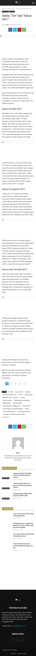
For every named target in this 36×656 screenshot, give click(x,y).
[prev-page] (3, 502)
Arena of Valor (19, 392)
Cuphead (27, 392)
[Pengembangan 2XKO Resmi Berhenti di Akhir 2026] (7, 496)
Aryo (7, 24)
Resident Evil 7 (26, 406)
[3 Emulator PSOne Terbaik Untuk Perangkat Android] (7, 536)
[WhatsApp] (24, 30)
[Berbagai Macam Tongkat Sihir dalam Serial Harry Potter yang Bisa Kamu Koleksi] (7, 526)
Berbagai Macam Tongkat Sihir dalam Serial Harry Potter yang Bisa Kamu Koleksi (23, 525)
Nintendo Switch (17, 403)
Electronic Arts (29, 394)
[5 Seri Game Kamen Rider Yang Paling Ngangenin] (7, 516)
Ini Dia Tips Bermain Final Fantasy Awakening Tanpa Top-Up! (23, 545)
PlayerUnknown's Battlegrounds (11, 406)
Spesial (27, 408)
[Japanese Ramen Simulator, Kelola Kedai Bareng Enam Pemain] (7, 475)
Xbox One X (6, 417)
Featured (12, 11)
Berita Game (10, 9)
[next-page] (6, 502)
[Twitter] (15, 30)
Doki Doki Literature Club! (10, 394)
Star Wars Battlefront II (9, 411)
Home (4, 9)
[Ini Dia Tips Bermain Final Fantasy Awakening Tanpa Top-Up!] (7, 546)
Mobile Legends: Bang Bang (22, 400)
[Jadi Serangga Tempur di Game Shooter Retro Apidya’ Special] (7, 485)
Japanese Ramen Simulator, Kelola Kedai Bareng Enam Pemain (22, 475)
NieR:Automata (7, 403)
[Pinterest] (20, 30)
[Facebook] (10, 30)
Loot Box (22, 397)
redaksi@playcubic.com (18, 626)
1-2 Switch (10, 392)
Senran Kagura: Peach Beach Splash (13, 408)
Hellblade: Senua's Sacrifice (10, 397)
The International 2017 (23, 411)
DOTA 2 (21, 394)
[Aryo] (3, 25)
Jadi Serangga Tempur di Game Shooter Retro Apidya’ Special (22, 485)
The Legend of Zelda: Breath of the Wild (14, 414)
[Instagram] (18, 640)
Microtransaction (7, 400)
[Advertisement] (18, 572)
